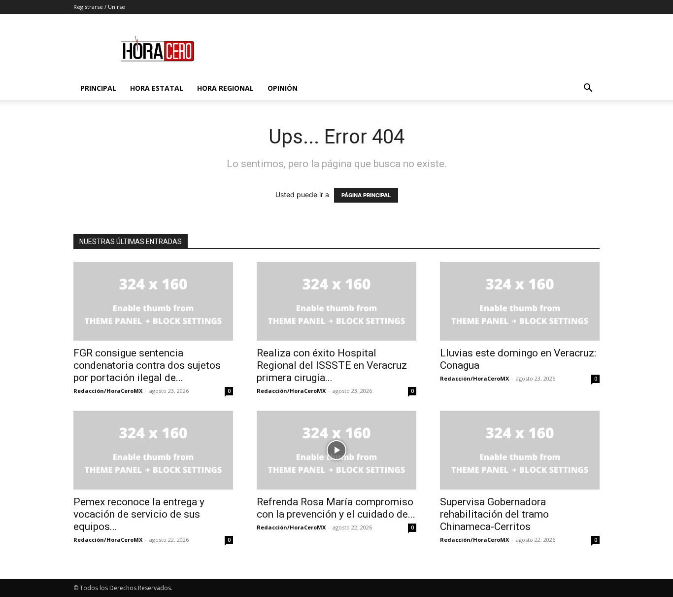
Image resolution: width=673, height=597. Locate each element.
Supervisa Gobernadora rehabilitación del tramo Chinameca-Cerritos (494, 514)
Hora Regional (225, 88)
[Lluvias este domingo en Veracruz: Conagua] (520, 301)
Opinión (283, 88)
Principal (98, 88)
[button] (588, 89)
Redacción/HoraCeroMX (107, 390)
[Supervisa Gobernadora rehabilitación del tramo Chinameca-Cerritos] (520, 450)
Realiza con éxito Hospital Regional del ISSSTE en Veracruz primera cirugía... (332, 365)
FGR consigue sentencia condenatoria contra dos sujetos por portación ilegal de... (147, 365)
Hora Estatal (156, 88)
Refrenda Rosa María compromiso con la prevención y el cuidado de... (336, 508)
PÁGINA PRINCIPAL (366, 195)
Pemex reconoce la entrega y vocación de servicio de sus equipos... (138, 514)
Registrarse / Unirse (99, 6)
